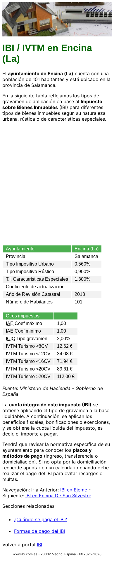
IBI (39, 544)
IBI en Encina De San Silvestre (58, 495)
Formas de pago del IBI (39, 531)
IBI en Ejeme (73, 490)
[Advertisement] (57, 183)
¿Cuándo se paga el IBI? (40, 519)
